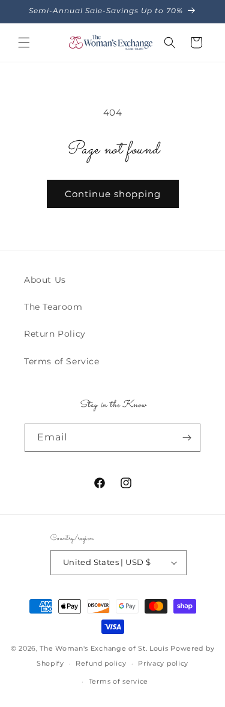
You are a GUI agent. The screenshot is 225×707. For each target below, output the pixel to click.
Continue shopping (113, 194)
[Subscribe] (186, 438)
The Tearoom (53, 306)
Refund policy (101, 663)
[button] (24, 42)
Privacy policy (163, 663)
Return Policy (55, 333)
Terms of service (118, 681)
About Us (45, 279)
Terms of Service (62, 361)
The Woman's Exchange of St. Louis (104, 648)
